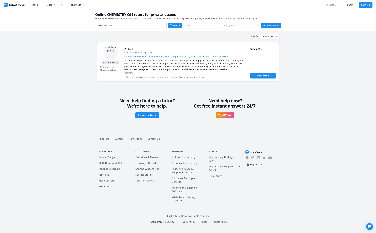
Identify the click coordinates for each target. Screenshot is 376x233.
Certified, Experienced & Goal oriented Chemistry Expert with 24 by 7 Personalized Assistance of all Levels (176, 56)
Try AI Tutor (225, 115)
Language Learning (109, 168)
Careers (119, 138)
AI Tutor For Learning (183, 157)
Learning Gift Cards (146, 163)
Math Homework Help (111, 163)
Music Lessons (107, 180)
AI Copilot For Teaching (185, 163)
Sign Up (365, 4)
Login (350, 4)
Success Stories (144, 174)
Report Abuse (220, 221)
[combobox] (131, 25)
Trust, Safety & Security (161, 221)
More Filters (273, 25)
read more (128, 73)
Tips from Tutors (144, 180)
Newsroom (135, 138)
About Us (104, 138)
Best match (268, 36)
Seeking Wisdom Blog (147, 168)
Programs (104, 186)
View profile (263, 75)
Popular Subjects (108, 157)
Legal (204, 221)
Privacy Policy (187, 221)
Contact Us (154, 138)
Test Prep (104, 174)
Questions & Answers (147, 157)
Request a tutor (147, 115)
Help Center (215, 176)
